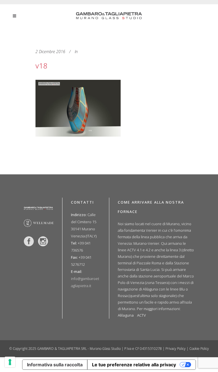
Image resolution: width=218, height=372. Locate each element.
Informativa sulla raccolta (55, 364)
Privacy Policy (175, 348)
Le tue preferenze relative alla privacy (134, 364)
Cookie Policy (199, 348)
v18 (41, 65)
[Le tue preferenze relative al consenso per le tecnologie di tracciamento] (10, 362)
